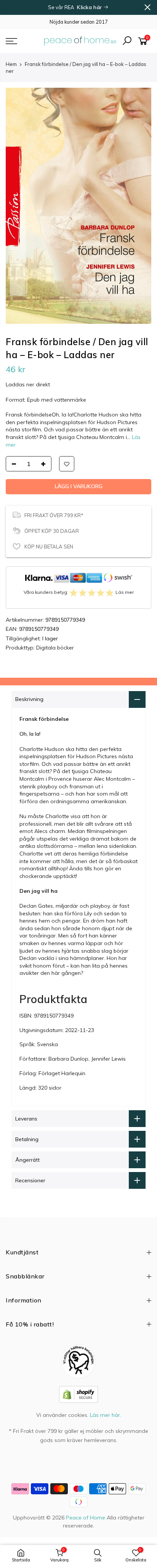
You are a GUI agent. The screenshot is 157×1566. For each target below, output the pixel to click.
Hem (11, 64)
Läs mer (124, 592)
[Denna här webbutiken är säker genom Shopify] (78, 1393)
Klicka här (90, 7)
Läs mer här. (105, 1415)
